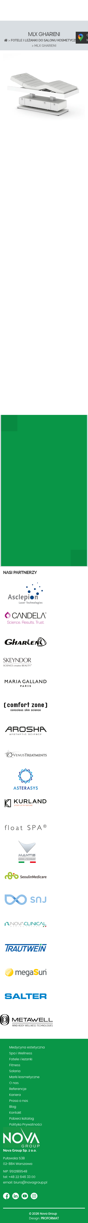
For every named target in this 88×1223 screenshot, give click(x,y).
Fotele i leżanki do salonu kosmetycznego (47, 40)
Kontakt (15, 1112)
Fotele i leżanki (20, 1059)
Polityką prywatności (66, 402)
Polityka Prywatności (25, 1124)
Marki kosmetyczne (24, 1077)
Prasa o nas (18, 1100)
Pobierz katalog (21, 1118)
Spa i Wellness (20, 1053)
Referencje (17, 1089)
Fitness (14, 1065)
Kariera (15, 1095)
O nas (14, 1083)
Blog (12, 1106)
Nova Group (48, 1213)
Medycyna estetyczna (27, 1047)
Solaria (14, 1071)
